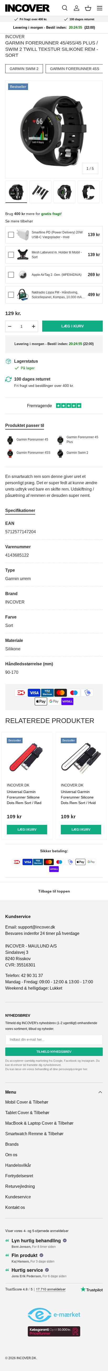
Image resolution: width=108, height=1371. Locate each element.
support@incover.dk (36, 927)
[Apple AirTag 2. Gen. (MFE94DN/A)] (23, 274)
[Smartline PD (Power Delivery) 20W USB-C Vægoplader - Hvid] (23, 234)
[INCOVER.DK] (27, 8)
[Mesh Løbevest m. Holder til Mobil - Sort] (23, 254)
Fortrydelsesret (19, 1176)
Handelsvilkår (18, 1165)
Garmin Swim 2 (24, 69)
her (85, 1069)
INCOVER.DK (26, 1358)
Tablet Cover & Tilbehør (27, 1112)
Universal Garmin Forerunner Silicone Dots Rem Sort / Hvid (78, 797)
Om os (11, 1155)
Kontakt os (15, 1207)
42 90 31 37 (32, 975)
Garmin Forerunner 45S (74, 69)
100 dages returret (32, 379)
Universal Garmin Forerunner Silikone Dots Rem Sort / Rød (24, 797)
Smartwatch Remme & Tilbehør (34, 1133)
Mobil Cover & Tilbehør (26, 1102)
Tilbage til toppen (54, 891)
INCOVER (15, 36)
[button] (88, 8)
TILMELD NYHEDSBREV (54, 1052)
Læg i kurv (72, 326)
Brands (12, 1144)
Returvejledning (20, 1186)
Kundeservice (18, 1197)
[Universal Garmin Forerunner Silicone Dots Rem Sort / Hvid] (81, 758)
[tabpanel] (54, 598)
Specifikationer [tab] (20, 510)
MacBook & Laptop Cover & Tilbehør (39, 1123)
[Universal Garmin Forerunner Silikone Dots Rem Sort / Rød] (27, 758)
